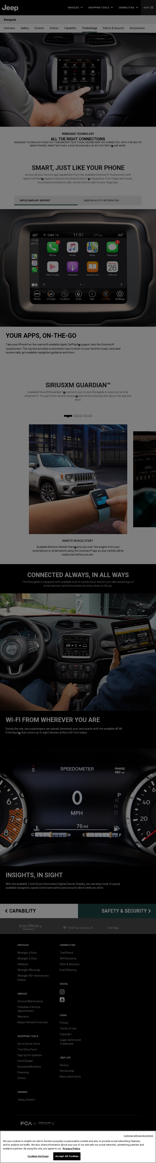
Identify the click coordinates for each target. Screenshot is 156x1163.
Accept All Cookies (66, 1156)
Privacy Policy (71, 1148)
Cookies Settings (38, 1156)
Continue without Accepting (138, 1136)
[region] (78, 1147)
